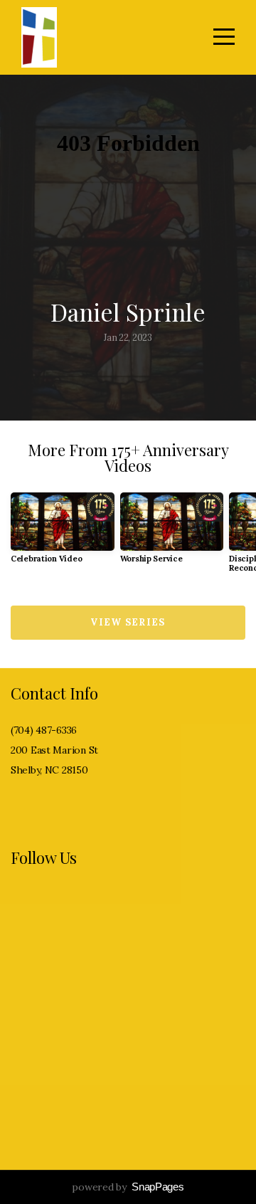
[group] (62, 533)
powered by (127, 1187)
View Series (127, 622)
